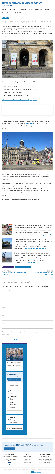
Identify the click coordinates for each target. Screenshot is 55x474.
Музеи (4, 9)
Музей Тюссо (27, 460)
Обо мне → (9, 368)
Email (3, 315)
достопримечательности (24, 266)
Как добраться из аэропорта (45, 459)
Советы (31, 9)
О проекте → (10, 462)
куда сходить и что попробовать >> (39, 235)
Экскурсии (23, 9)
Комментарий (6, 291)
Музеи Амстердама (9, 266)
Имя (3, 307)
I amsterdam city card (12, 374)
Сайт (3, 324)
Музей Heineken (27, 462)
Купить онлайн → (10, 448)
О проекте (10, 13)
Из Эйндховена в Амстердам (45, 460)
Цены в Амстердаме (45, 457)
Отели (47, 9)
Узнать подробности (13, 379)
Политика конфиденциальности (17, 427)
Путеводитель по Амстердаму (22, 2)
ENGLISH (18, 13)
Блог (3, 13)
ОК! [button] (32, 472)
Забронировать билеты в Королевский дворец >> (19, 100)
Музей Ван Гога (27, 457)
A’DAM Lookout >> (32, 262)
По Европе (38, 9)
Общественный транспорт (45, 462)
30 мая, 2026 (5, 17)
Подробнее (37, 472)
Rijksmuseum (27, 459)
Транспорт (13, 9)
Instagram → (16, 368)
